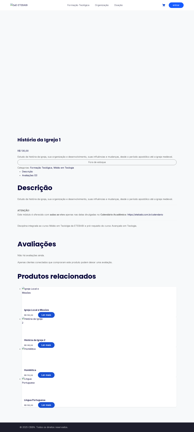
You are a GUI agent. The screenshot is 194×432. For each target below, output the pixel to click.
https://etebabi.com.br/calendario (145, 214)
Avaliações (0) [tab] (29, 175)
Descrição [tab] (27, 171)
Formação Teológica (78, 5)
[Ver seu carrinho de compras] (164, 5)
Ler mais (46, 314)
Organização (102, 5)
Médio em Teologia (64, 167)
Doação (118, 5)
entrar (176, 5)
